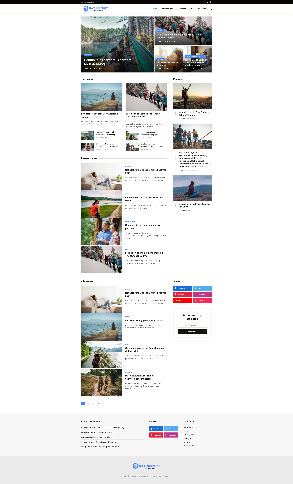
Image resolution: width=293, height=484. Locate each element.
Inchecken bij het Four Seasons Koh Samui (194, 205)
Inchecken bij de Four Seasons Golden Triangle (194, 113)
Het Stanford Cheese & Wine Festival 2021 (145, 171)
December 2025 (189, 427)
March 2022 (187, 431)
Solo (192, 9)
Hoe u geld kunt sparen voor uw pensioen (142, 227)
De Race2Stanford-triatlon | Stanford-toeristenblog (140, 377)
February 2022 (188, 435)
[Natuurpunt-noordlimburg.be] (95, 8)
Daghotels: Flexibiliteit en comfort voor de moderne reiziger (196, 62)
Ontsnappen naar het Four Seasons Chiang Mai (151, 133)
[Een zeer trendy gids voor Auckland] (101, 96)
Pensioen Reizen (168, 9)
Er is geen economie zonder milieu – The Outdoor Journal (179, 36)
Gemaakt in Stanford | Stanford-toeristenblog (108, 62)
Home (154, 9)
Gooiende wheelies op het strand (167, 64)
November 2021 (189, 446)
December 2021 (189, 442)
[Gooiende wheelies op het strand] (169, 59)
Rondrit (182, 9)
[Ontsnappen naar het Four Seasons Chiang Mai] (132, 135)
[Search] (211, 8)
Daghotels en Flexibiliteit (195, 56)
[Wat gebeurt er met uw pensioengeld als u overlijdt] (87, 147)
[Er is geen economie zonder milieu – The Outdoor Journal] (183, 30)
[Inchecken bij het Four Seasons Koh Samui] (192, 188)
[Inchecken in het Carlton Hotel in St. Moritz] (101, 204)
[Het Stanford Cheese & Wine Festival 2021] (101, 176)
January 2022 (188, 438)
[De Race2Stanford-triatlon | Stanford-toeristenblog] (101, 382)
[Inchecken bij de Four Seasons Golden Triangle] (192, 96)
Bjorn (86, 69)
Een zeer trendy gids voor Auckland (99, 114)
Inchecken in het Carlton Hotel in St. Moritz (144, 199)
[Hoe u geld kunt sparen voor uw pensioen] (101, 231)
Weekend (202, 9)
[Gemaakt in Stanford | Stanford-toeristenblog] (117, 44)
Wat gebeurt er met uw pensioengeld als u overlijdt (107, 145)
